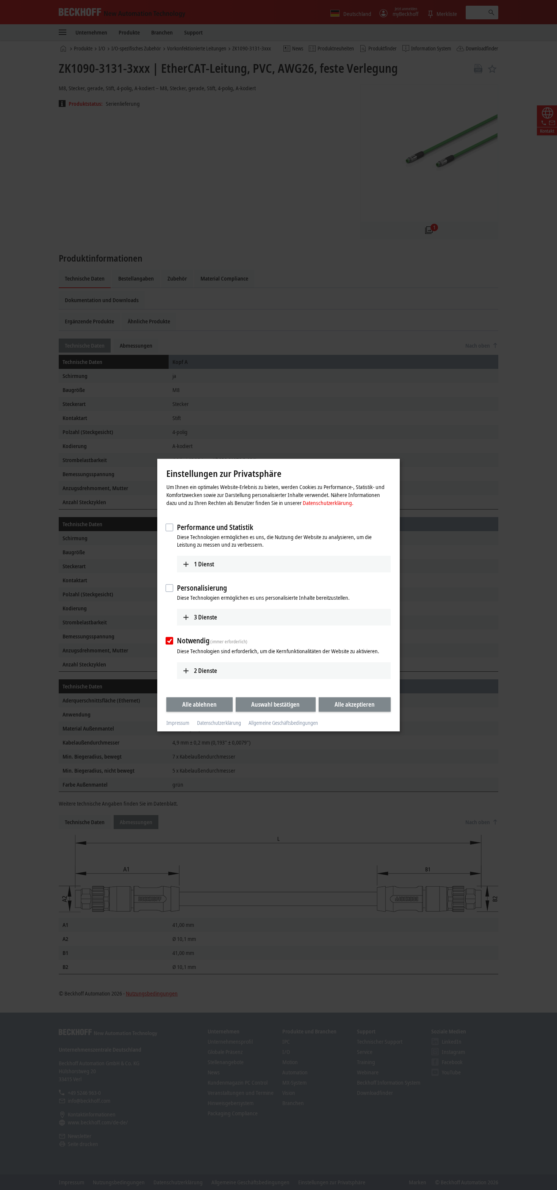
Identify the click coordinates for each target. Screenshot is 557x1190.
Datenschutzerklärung (219, 723)
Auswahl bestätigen (275, 704)
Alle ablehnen (199, 704)
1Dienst (204, 564)
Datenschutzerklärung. (328, 502)
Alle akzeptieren (355, 704)
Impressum (177, 723)
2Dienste (205, 670)
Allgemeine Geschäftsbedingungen (283, 723)
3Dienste (205, 617)
